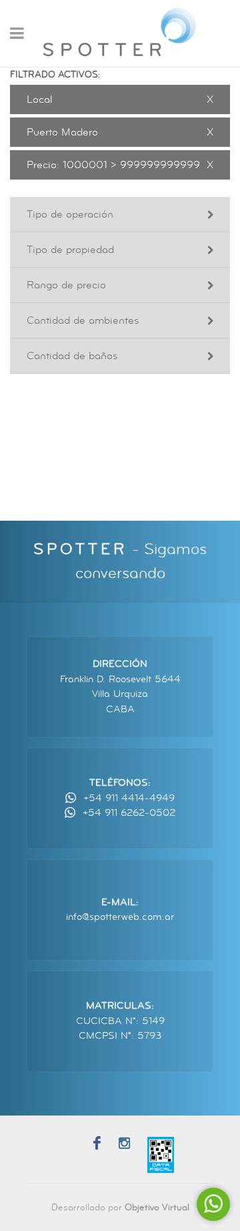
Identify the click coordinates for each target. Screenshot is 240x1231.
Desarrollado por (120, 1207)
